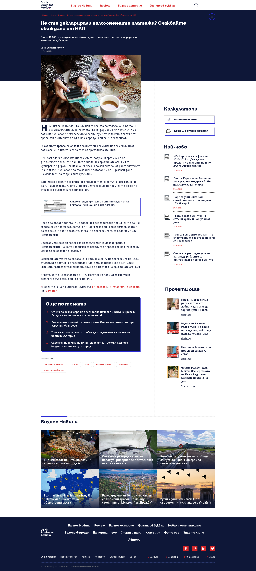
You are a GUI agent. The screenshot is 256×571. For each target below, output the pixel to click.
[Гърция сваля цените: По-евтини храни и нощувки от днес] (70, 449)
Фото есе (171, 532)
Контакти (100, 556)
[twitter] (212, 548)
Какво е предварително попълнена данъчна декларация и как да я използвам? (99, 203)
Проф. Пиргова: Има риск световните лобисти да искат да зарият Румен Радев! (194, 305)
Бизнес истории (130, 5)
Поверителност (68, 556)
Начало (45, 15)
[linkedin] (203, 548)
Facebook (101, 287)
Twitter (52, 291)
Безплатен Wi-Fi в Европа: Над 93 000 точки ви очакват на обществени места (67, 499)
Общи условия (48, 556)
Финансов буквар (162, 5)
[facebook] (186, 548)
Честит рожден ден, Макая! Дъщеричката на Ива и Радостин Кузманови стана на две (195, 374)
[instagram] (194, 548)
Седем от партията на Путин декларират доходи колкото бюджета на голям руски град (89, 344)
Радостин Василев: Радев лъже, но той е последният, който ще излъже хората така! (196, 328)
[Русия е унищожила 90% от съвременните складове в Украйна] (186, 488)
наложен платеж (104, 364)
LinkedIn (134, 287)
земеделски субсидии (54, 370)
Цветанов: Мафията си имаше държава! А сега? (196, 350)
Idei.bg (212, 556)
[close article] (212, 16)
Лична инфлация (185, 119)
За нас (133, 556)
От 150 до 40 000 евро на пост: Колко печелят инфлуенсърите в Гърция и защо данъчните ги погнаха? (93, 313)
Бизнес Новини (81, 5)
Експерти (100, 532)
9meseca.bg (188, 386)
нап (87, 364)
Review (105, 5)
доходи (74, 364)
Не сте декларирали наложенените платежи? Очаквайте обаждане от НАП (101, 15)
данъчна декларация (53, 364)
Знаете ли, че (193, 532)
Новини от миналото (184, 525)
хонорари (123, 364)
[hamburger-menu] (208, 5)
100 (114, 532)
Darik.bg (154, 556)
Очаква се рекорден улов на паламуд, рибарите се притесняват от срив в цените (127, 459)
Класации (152, 532)
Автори (134, 539)
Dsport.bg (173, 556)
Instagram (118, 287)
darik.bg (186, 314)
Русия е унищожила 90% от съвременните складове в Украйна (185, 500)
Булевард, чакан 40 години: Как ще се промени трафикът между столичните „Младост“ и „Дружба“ (127, 499)
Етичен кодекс (117, 556)
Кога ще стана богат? (190, 130)
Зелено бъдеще (77, 532)
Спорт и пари (131, 532)
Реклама (85, 556)
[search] (196, 5)
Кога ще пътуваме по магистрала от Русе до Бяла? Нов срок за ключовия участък (184, 459)
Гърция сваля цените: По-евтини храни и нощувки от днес (67, 461)
